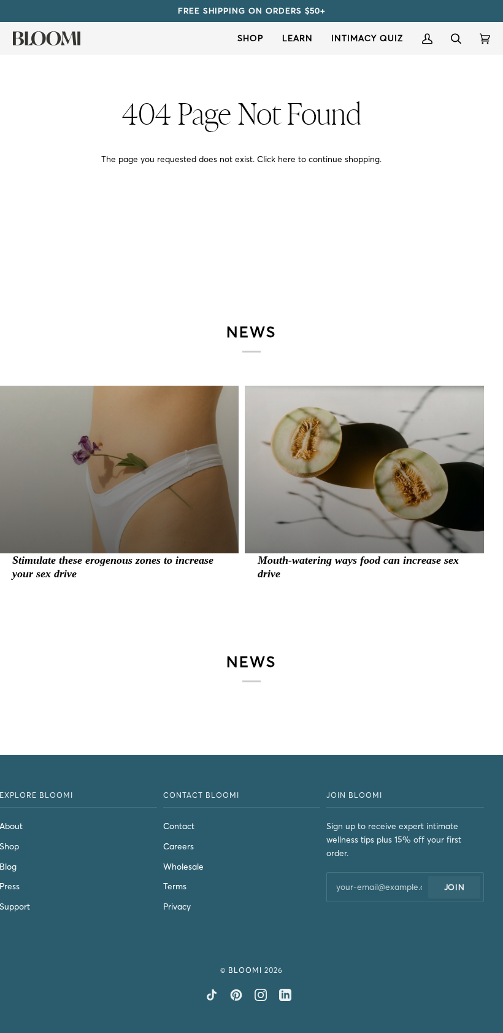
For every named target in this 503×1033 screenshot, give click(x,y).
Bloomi (245, 970)
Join (454, 887)
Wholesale (183, 867)
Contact (178, 826)
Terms (174, 886)
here (287, 159)
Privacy (177, 907)
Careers (178, 846)
